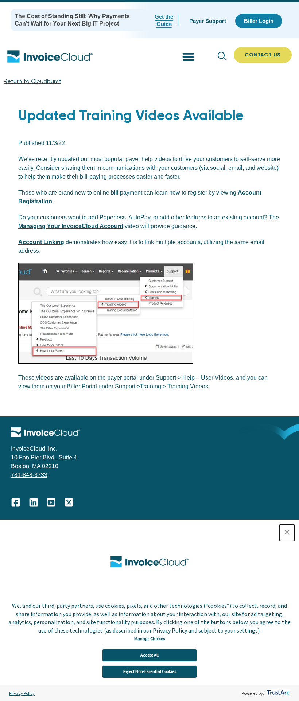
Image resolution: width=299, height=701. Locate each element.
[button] (287, 532)
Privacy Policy (22, 693)
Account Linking (41, 242)
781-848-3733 (29, 475)
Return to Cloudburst (32, 81)
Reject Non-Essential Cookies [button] (149, 671)
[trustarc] (277, 693)
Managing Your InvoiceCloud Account (70, 226)
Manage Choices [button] (149, 638)
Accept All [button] (149, 655)
